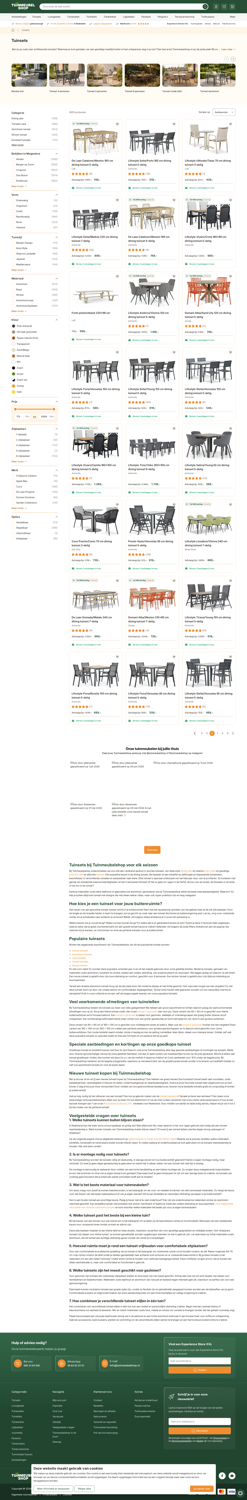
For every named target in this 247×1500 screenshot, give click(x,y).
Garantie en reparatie (105, 1421)
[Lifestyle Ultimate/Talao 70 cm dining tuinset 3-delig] (208, 139)
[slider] (15, 409)
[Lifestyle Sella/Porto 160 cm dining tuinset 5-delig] (152, 139)
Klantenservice (228, 23)
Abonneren (202, 1430)
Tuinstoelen (73, 16)
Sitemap (56, 1441)
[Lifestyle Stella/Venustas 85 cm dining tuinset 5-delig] (208, 672)
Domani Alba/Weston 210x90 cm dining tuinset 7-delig (148, 619)
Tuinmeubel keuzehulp (106, 1427)
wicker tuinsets (80, 950)
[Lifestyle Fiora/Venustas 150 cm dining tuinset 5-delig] (95, 368)
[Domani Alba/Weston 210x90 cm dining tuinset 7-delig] (152, 596)
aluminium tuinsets (82, 954)
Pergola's (163, 16)
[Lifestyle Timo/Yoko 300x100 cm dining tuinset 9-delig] (152, 444)
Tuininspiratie (196, 23)
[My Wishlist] (224, 6)
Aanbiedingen (19, 16)
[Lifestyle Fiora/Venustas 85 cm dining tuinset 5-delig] (152, 672)
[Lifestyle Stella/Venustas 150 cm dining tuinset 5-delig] (208, 368)
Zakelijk (56, 1421)
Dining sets (35, 118)
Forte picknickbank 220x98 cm (91, 312)
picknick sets (76, 874)
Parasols (146, 16)
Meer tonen (18, 186)
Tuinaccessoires (20, 1449)
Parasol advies (142, 1405)
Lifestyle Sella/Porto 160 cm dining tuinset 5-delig (149, 162)
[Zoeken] (205, 6)
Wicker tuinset (35, 134)
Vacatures (57, 1416)
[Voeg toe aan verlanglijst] (117, 124)
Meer (232, 16)
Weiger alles (84, 1488)
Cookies (67, 1494)
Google (199, 1441)
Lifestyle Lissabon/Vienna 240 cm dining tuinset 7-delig (206, 543)
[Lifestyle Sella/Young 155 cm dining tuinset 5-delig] (152, 368)
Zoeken (202, 1370)
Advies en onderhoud (146, 1400)
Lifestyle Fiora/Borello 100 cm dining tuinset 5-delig (94, 695)
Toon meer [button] (152, 850)
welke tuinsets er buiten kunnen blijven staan (152, 1138)
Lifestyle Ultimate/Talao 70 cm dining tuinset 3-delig (208, 162)
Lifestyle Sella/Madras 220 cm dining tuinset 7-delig (95, 238)
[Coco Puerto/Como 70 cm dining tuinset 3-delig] (95, 520)
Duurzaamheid (142, 1416)
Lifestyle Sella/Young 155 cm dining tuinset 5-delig (150, 391)
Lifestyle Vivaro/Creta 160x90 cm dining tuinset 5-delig (205, 238)
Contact (98, 1400)
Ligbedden (129, 16)
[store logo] (23, 5)
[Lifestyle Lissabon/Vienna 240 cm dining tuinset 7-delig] (208, 520)
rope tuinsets (79, 957)
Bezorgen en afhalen (105, 1411)
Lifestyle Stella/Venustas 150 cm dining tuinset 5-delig (205, 391)
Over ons (57, 1411)
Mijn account (59, 1400)
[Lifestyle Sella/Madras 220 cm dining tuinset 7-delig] (95, 215)
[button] (90, 780)
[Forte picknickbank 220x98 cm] (95, 292)
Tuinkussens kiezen (145, 1411)
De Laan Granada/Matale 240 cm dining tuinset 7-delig (92, 619)
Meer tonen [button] (18, 144)
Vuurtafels (17, 1432)
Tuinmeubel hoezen (22, 1454)
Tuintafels (91, 16)
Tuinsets (36, 16)
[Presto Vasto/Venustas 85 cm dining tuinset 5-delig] (152, 520)
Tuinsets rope (35, 123)
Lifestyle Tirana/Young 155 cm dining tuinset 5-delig (208, 619)
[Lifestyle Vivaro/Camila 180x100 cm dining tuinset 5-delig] (95, 444)
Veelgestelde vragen (63, 1427)
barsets (100, 874)
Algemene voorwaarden (24, 1494)
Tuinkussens (207, 16)
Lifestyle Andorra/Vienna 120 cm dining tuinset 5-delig (148, 314)
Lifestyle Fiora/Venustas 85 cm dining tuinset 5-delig (151, 695)
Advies (208, 23)
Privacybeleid (220, 1438)
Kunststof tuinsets (35, 140)
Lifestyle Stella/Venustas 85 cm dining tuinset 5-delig (208, 695)
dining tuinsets (80, 965)
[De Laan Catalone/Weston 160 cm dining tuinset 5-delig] (95, 139)
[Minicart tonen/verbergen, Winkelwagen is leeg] (232, 6)
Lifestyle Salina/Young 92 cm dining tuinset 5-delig (207, 467)
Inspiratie (57, 1405)
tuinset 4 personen (125, 1015)
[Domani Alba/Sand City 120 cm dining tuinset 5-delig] (208, 292)
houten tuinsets (80, 961)
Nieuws (216, 23)
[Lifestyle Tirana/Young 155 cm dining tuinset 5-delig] (208, 596)
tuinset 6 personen (192, 1024)
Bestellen (98, 1405)
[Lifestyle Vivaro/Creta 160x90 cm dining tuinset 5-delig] (208, 215)
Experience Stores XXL (177, 23)
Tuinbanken (110, 16)
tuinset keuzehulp (169, 1096)
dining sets (186, 870)
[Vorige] (226, 59)
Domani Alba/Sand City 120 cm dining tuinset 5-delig (208, 314)
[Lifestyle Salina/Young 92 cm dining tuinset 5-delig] (208, 444)
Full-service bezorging (106, 1432)
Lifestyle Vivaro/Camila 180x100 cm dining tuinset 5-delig (94, 467)
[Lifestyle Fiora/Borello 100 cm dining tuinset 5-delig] (95, 672)
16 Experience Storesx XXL (118, 1103)
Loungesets (54, 16)
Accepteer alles (202, 1488)
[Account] (216, 6)
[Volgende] (233, 59)
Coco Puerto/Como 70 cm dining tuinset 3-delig (92, 543)
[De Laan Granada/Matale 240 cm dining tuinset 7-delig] (95, 596)
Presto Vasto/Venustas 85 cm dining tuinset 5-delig (150, 543)
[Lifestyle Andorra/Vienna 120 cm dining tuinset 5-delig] (152, 292)
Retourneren (100, 1416)
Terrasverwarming (184, 16)
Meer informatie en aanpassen (53, 1488)
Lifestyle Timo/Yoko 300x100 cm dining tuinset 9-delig (148, 467)
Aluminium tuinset (35, 129)
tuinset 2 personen (147, 1011)
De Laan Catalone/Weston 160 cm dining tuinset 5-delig (92, 162)
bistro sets (210, 870)
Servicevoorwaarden (182, 1441)
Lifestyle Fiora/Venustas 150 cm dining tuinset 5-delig (96, 391)
